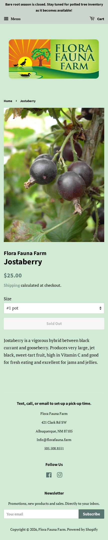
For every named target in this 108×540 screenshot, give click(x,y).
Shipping (12, 285)
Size (8, 299)
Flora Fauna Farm (52, 529)
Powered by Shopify (82, 529)
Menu (15, 18)
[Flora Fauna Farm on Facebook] (49, 475)
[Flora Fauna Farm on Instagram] (59, 475)
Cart (100, 19)
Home (8, 101)
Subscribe (91, 514)
